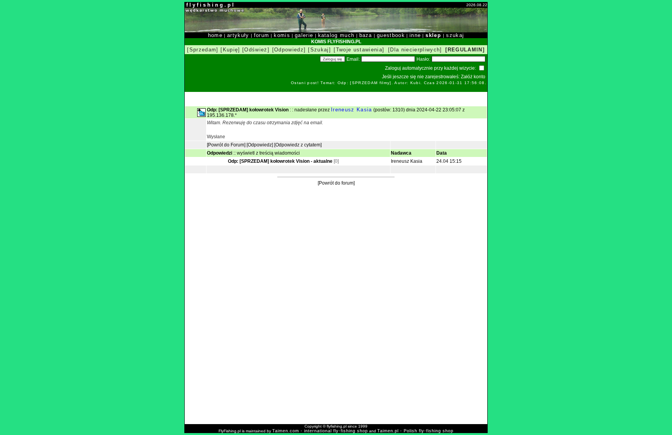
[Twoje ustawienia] (359, 50)
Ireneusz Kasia (351, 110)
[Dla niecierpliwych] (415, 50)
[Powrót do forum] (336, 183)
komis (282, 35)
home (215, 35)
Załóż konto (473, 76)
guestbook (391, 35)
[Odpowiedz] (289, 50)
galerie (304, 35)
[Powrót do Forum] (226, 145)
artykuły (238, 35)
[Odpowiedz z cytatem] (298, 145)
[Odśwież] (256, 50)
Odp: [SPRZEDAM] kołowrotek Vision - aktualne (280, 161)
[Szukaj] (319, 50)
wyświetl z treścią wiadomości (268, 153)
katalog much (336, 35)
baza (365, 35)
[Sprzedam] (202, 50)
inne (415, 35)
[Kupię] (230, 50)
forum (262, 35)
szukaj (455, 35)
